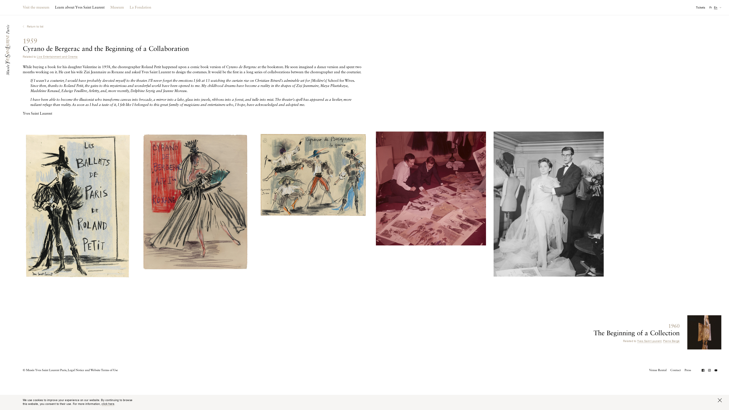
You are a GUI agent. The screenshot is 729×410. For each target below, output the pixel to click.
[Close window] (719, 400)
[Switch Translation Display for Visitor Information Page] (720, 7)
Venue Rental (658, 370)
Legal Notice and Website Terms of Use (93, 370)
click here (108, 404)
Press (688, 370)
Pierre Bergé (671, 341)
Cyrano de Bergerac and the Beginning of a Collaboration (106, 45)
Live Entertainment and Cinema (57, 57)
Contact (675, 370)
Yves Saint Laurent (649, 341)
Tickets (700, 7)
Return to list (35, 26)
